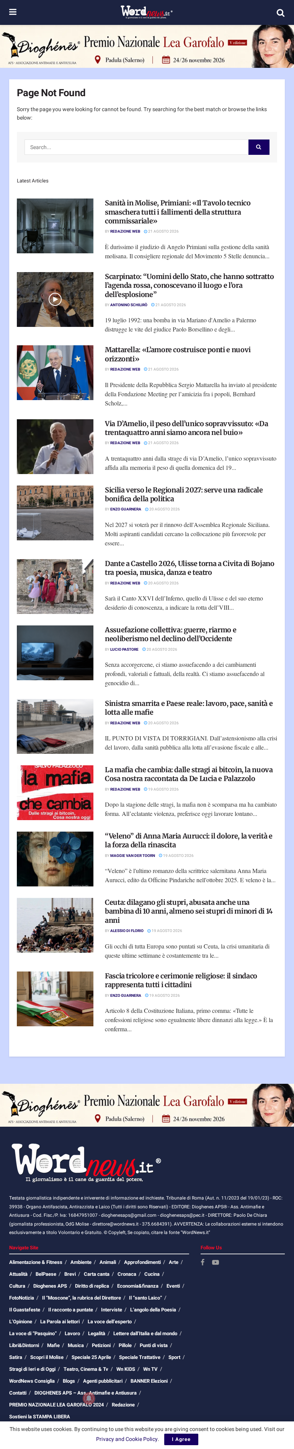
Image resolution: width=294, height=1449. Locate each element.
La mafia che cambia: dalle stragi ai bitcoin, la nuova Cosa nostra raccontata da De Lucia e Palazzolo (189, 774)
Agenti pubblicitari (102, 1381)
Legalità (96, 1333)
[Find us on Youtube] (215, 1263)
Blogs (69, 1381)
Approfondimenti (142, 1262)
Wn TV (150, 1369)
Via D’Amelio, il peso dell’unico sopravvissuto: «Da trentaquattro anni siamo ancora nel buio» (186, 428)
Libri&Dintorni (24, 1345)
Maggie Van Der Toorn (132, 855)
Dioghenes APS (50, 1286)
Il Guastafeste (24, 1309)
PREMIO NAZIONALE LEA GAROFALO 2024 (56, 1404)
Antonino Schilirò (128, 305)
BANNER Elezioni (149, 1381)
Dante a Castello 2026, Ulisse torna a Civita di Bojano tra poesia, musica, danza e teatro (189, 568)
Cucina (152, 1274)
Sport (174, 1357)
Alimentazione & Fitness (35, 1262)
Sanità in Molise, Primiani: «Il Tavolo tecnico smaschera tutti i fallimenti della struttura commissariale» (177, 212)
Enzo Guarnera (125, 509)
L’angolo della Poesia (153, 1309)
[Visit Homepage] (146, 12)
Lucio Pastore (124, 649)
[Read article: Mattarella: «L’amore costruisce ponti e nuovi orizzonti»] (55, 372)
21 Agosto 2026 (163, 231)
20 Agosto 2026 (164, 509)
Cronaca (127, 1274)
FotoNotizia (21, 1297)
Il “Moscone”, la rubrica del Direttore (81, 1297)
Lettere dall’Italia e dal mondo (145, 1333)
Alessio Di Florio (127, 931)
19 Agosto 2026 (163, 789)
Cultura (17, 1286)
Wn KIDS (125, 1369)
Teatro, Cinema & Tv (86, 1369)
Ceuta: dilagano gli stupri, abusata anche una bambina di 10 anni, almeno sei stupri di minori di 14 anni (189, 911)
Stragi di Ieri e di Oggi (32, 1369)
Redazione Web (125, 231)
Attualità (18, 1274)
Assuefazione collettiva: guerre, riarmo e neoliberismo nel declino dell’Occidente (170, 634)
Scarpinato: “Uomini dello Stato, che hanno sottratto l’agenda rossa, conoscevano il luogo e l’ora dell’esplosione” (189, 285)
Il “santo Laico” (145, 1297)
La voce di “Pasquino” (33, 1333)
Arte (173, 1262)
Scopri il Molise (47, 1357)
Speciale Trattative (139, 1357)
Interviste (111, 1309)
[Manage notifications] (89, 1398)
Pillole (125, 1345)
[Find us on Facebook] (202, 1263)
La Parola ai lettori (60, 1321)
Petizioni (101, 1345)
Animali (108, 1262)
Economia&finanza (137, 1286)
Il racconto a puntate (70, 1309)
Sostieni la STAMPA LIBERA (39, 1416)
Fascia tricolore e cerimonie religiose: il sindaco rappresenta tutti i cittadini (181, 980)
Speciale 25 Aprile (91, 1357)
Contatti (17, 1392)
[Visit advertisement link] (147, 46)
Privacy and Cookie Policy (127, 1439)
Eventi (173, 1286)
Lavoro (72, 1333)
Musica (76, 1345)
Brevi (70, 1274)
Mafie (53, 1345)
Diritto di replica (92, 1286)
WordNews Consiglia (32, 1381)
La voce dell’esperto (110, 1321)
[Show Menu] (12, 12)
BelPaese (46, 1274)
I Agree (181, 1439)
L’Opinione (20, 1321)
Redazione (123, 1404)
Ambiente (80, 1262)
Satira (15, 1357)
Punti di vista (154, 1345)
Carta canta (96, 1274)
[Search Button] (280, 12)
